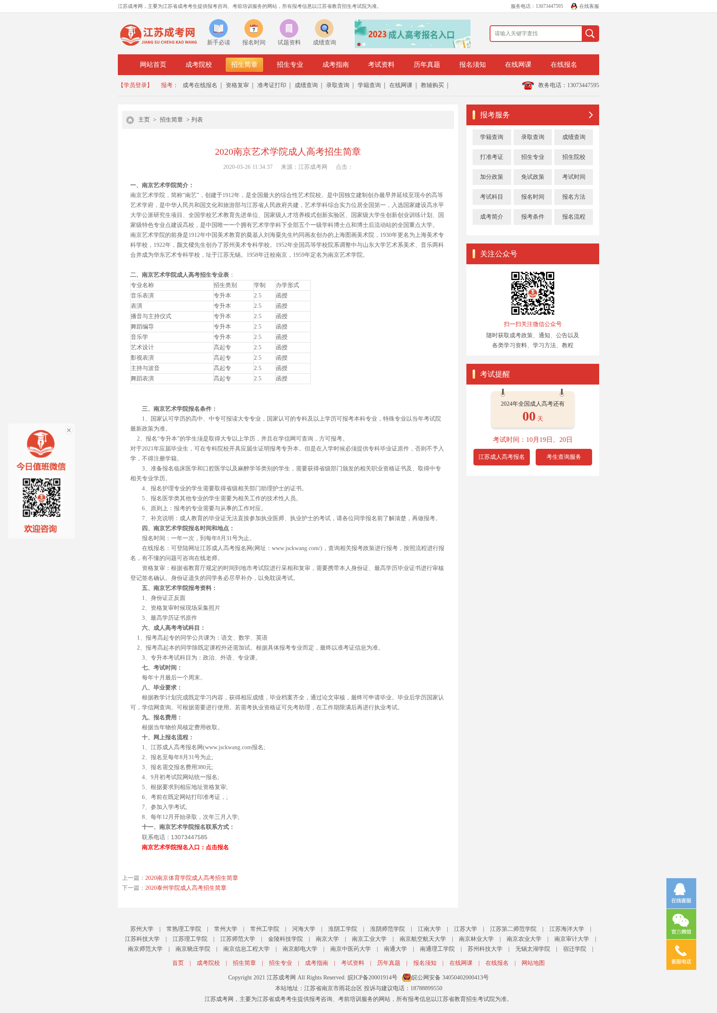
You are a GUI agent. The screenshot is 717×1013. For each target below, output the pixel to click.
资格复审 (237, 85)
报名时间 (532, 197)
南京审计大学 (571, 939)
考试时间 (573, 177)
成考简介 (491, 217)
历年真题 (427, 64)
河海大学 (303, 929)
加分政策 (491, 177)
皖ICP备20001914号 (373, 977)
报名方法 (573, 197)
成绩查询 (306, 85)
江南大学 (429, 929)
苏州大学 (142, 929)
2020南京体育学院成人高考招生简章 (191, 878)
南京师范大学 (145, 949)
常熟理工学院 (183, 929)
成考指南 (335, 64)
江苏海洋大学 (566, 929)
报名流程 (573, 217)
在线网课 (518, 64)
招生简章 (244, 64)
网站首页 (153, 64)
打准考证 (491, 157)
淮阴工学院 (342, 929)
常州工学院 (264, 929)
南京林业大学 (476, 939)
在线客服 (589, 6)
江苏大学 (465, 929)
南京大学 (327, 939)
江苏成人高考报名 (501, 457)
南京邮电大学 (300, 949)
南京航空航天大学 (423, 939)
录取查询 (337, 85)
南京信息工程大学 (246, 949)
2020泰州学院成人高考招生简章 (186, 888)
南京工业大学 (369, 939)
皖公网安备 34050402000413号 (450, 977)
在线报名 (564, 64)
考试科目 (491, 197)
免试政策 (532, 177)
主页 (144, 120)
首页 (178, 963)
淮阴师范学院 (387, 929)
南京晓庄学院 (193, 949)
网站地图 (533, 963)
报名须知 (472, 64)
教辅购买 (432, 85)
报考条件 (532, 217)
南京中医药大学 (350, 949)
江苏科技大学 (142, 939)
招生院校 (573, 157)
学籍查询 (369, 85)
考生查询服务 (563, 457)
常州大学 (225, 929)
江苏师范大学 (237, 939)
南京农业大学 (524, 939)
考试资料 (381, 64)
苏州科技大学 (485, 949)
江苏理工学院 (190, 939)
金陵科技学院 (285, 939)
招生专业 (290, 64)
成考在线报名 (200, 85)
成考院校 (198, 64)
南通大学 (395, 949)
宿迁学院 (574, 949)
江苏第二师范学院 (513, 929)
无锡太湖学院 (532, 949)
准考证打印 (271, 85)
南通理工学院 (437, 949)
